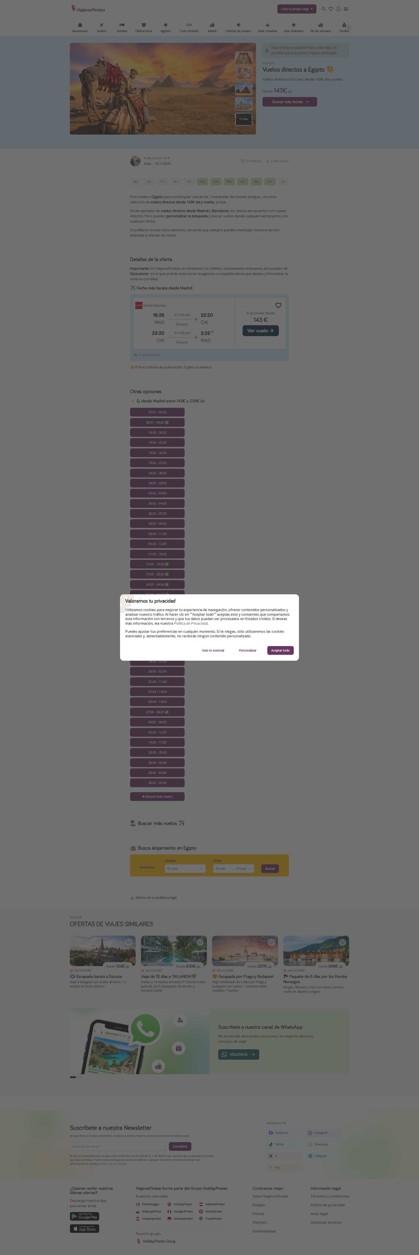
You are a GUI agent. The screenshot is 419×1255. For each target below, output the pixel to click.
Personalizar (247, 650)
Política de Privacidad (191, 623)
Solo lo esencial (213, 650)
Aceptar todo (280, 650)
